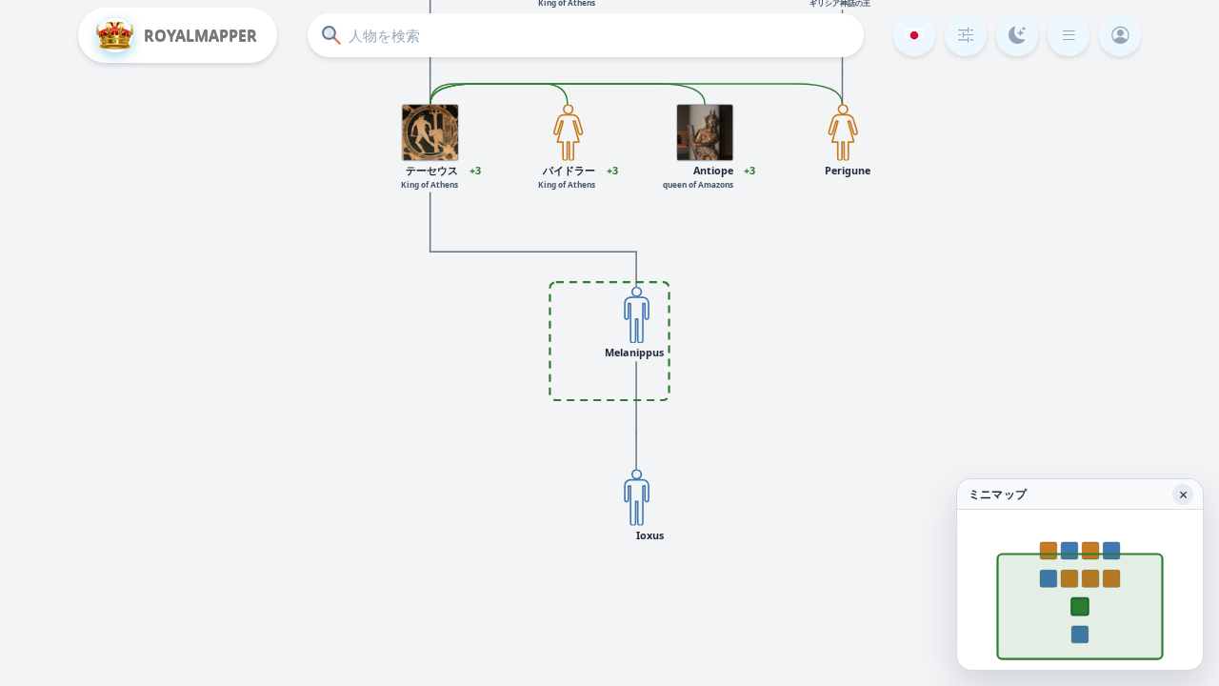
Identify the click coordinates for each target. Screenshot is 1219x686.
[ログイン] (1120, 35)
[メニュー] (1068, 35)
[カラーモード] (1017, 35)
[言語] (914, 35)
